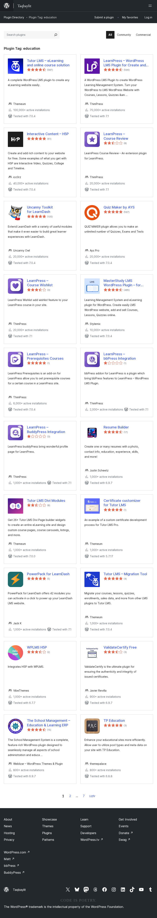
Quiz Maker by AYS (119, 207)
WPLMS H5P (37, 647)
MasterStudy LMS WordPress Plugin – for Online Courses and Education (122, 283)
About (8, 819)
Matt (9, 859)
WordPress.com (17, 852)
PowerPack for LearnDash (48, 574)
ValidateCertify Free (120, 647)
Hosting (9, 833)
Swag (124, 840)
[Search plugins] (56, 35)
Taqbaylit (19, 890)
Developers (88, 833)
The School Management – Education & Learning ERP (48, 723)
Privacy (9, 840)
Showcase (49, 819)
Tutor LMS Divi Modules (46, 501)
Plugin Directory (14, 17)
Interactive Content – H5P (48, 134)
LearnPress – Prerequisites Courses (45, 356)
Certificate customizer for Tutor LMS (122, 503)
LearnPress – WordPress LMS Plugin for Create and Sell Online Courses (125, 63)
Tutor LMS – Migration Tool (125, 574)
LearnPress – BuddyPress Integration (46, 429)
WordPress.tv (91, 840)
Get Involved (128, 819)
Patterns (48, 840)
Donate (126, 833)
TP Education (114, 721)
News (8, 826)
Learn (84, 819)
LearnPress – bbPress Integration (120, 356)
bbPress (11, 866)
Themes (47, 826)
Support (86, 826)
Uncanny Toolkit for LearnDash (40, 209)
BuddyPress (14, 872)
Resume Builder (116, 427)
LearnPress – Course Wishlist (40, 283)
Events (123, 826)
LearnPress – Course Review (116, 136)
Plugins (47, 833)
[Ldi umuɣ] (151, 5)
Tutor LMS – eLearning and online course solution (48, 63)
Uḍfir (92, 796)
